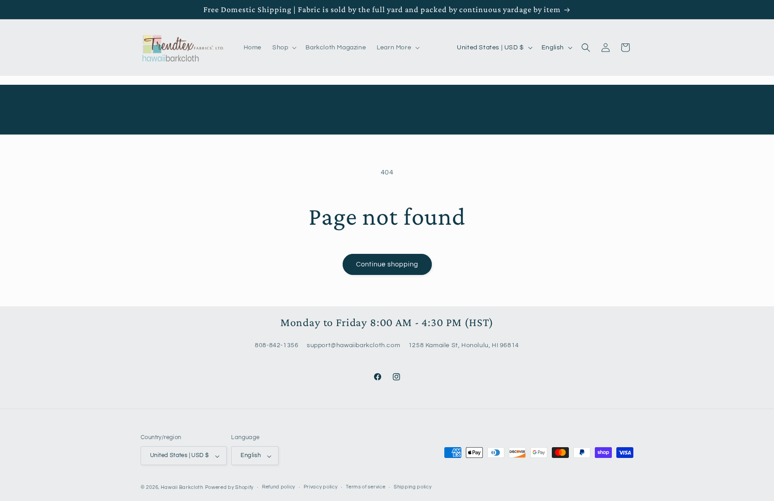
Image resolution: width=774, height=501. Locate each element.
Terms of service (365, 486)
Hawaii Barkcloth (182, 487)
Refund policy (278, 486)
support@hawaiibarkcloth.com (353, 346)
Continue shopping (387, 264)
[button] (283, 47)
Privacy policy (321, 486)
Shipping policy (413, 486)
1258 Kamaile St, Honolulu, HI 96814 (463, 346)
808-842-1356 (276, 346)
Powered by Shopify (229, 487)
